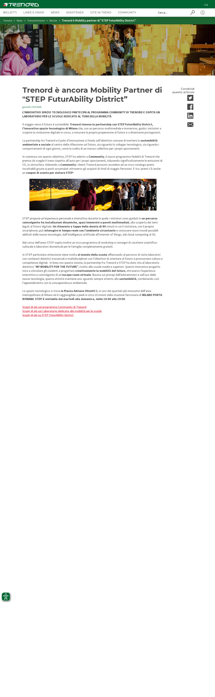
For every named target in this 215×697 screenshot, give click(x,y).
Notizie (53, 20)
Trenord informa (36, 20)
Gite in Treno (100, 12)
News (55, 12)
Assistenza (75, 12)
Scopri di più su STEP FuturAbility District (48, 315)
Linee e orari (33, 12)
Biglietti (10, 12)
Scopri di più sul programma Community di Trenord (54, 307)
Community (127, 12)
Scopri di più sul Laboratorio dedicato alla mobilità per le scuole (62, 311)
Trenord (7, 20)
